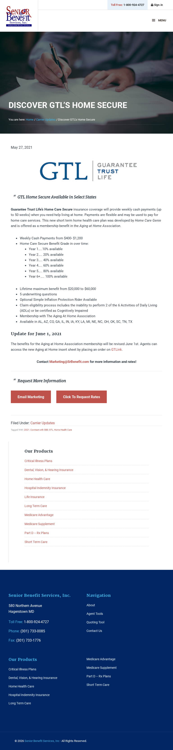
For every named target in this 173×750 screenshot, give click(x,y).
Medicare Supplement (40, 524)
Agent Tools (94, 613)
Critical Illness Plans (38, 461)
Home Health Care (63, 429)
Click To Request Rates (81, 396)
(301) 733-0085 (27, 631)
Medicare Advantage (39, 515)
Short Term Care (36, 542)
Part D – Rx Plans (37, 533)
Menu (162, 20)
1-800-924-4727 (127, 5)
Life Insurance (34, 497)
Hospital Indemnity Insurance (45, 488)
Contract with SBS (39, 429)
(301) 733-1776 (25, 640)
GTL (51, 429)
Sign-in (158, 5)
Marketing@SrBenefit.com (69, 361)
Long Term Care (36, 506)
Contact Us (94, 631)
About (90, 605)
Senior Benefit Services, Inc (19, 16)
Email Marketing (31, 396)
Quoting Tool (95, 622)
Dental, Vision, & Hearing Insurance (49, 470)
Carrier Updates (42, 422)
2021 (27, 429)
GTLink (116, 349)
